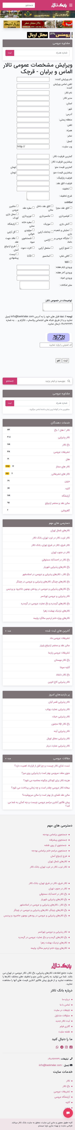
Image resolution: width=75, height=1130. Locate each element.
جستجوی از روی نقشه (55, 845)
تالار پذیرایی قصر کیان (59, 702)
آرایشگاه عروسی (62, 1097)
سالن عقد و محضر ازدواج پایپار (55, 645)
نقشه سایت (64, 1032)
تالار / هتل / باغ (38, 430)
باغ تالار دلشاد (63, 675)
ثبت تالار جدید (62, 1021)
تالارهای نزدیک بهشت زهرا (56, 611)
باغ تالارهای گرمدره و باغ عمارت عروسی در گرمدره (45, 603)
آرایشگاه (38, 496)
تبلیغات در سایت (62, 1010)
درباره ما (66, 999)
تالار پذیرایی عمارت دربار (58, 746)
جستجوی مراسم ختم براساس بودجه (49, 851)
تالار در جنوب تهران (60, 552)
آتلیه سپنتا (65, 667)
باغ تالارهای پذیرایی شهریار (57, 567)
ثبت (10, 53)
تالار (68, 1081)
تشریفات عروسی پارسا (59, 653)
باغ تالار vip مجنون (60, 724)
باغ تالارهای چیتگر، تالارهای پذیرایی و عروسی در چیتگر (43, 582)
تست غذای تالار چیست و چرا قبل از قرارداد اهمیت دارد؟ (42, 766)
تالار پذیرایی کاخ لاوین (59, 682)
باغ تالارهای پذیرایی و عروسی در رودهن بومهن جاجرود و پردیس (38, 589)
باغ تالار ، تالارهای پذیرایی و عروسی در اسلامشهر (46, 574)
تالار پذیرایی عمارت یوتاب (57, 709)
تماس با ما (65, 1005)
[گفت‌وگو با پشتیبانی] (68, 1113)
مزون (38, 481)
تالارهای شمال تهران (60, 530)
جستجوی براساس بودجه (55, 834)
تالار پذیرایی (38, 437)
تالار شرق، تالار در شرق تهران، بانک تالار (51, 545)
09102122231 (54, 1059)
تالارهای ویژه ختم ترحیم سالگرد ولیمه (51, 618)
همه (9, 631)
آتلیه (38, 488)
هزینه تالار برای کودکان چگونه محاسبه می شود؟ (46, 780)
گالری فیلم (65, 1026)
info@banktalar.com (50, 1065)
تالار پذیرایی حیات (61, 716)
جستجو (10, 381)
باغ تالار (38, 445)
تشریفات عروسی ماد (60, 638)
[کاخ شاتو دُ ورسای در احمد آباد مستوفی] (37, 14)
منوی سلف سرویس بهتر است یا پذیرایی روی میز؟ (46, 773)
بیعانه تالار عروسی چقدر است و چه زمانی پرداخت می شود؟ (40, 788)
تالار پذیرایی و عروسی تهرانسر (55, 596)
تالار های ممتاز (38, 467)
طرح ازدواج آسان (59, 856)
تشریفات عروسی (38, 452)
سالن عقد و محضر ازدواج (38, 503)
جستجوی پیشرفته (58, 840)
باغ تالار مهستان (62, 660)
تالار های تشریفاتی (38, 474)
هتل (38, 459)
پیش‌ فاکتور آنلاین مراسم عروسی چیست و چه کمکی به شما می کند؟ (39, 804)
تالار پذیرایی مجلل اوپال (58, 738)
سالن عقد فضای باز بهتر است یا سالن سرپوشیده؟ (46, 795)
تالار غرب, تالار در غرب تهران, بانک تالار (51, 538)
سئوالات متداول (62, 1015)
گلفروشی (38, 510)
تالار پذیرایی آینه (62, 731)
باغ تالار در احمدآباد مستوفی (56, 560)
